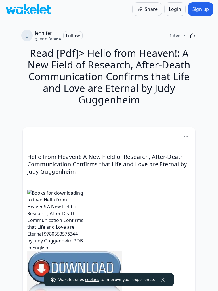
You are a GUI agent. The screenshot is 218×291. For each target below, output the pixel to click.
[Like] (192, 35)
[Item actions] (186, 136)
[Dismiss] (162, 279)
